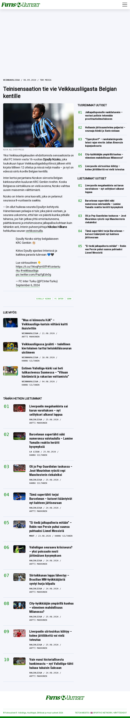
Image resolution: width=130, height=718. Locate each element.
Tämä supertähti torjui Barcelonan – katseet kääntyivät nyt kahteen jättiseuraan (50, 499)
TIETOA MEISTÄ (82, 713)
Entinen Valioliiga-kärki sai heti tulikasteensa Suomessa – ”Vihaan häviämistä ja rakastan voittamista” (45, 372)
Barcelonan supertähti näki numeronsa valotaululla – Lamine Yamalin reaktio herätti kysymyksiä (51, 440)
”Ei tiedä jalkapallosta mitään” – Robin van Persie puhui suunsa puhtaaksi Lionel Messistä (50, 527)
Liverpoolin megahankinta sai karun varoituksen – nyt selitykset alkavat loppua (48, 410)
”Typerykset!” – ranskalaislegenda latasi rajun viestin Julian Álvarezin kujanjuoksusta (104, 143)
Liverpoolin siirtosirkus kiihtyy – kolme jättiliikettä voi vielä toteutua (50, 636)
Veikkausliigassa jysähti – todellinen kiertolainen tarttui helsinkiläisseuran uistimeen (47, 348)
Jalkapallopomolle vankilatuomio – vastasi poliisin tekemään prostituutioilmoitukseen (104, 116)
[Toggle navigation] (125, 5)
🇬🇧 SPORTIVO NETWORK (101, 713)
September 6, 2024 (28, 285)
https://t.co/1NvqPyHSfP (31, 266)
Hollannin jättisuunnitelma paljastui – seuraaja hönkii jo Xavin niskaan (105, 129)
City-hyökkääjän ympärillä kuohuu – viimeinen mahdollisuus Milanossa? (51, 608)
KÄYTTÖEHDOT (120, 713)
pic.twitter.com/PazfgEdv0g (33, 274)
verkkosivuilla (34, 230)
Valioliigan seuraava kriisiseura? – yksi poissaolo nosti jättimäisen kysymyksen (50, 551)
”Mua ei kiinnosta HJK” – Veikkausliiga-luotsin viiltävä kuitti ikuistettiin (45, 324)
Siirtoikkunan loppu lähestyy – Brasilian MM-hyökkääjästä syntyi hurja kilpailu (49, 579)
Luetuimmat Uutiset (92, 178)
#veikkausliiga (29, 270)
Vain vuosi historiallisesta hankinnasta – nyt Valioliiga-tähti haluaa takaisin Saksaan (51, 664)
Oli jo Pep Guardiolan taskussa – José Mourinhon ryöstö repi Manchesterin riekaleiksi (50, 471)
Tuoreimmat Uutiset (92, 105)
